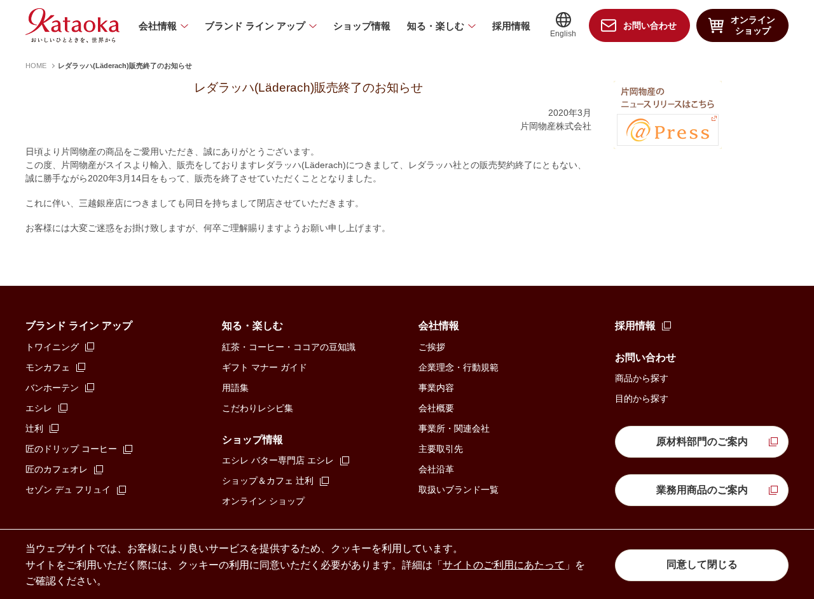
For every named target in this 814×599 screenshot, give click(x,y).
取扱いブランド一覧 (458, 489)
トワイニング (52, 347)
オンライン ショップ (263, 501)
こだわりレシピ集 (257, 408)
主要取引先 (440, 449)
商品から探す (641, 378)
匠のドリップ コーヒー (71, 449)
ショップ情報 (361, 25)
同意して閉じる (702, 564)
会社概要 (436, 408)
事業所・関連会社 (454, 428)
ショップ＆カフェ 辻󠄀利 (268, 481)
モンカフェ (47, 367)
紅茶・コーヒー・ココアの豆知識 (288, 347)
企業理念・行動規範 (458, 367)
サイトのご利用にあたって (504, 565)
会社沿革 (436, 469)
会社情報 (158, 25)
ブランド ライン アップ (255, 25)
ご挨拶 (431, 347)
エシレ (38, 408)
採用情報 (511, 25)
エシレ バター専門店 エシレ (278, 460)
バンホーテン (52, 388)
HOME (35, 65)
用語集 (235, 388)
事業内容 (436, 388)
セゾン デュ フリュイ (68, 489)
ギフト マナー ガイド (264, 367)
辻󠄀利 (34, 428)
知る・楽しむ (435, 25)
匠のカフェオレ (56, 469)
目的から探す (641, 398)
